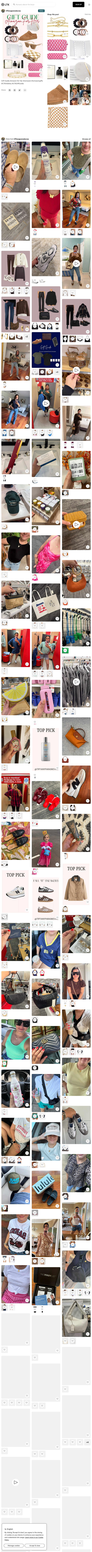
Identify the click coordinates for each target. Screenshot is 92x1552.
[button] (89, 4)
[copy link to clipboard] (25, 90)
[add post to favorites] (41, 75)
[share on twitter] (19, 90)
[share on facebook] (9, 90)
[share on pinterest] (14, 90)
